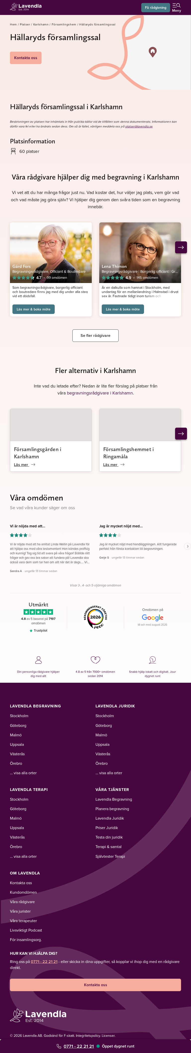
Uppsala (17, 744)
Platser (25, 24)
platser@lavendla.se (139, 126)
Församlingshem (64, 24)
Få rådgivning (155, 7)
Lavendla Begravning (35, 706)
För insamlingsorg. (26, 939)
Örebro (16, 763)
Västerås (17, 754)
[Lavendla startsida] (27, 7)
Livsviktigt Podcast (26, 930)
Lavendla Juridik (115, 706)
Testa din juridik (109, 837)
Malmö (16, 735)
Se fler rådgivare (95, 335)
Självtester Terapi (110, 856)
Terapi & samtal (109, 846)
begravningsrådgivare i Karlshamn (100, 393)
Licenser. (108, 1035)
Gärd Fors (21, 266)
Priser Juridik (107, 827)
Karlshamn (41, 24)
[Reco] (95, 617)
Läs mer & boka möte (33, 309)
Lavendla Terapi (29, 789)
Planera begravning (112, 808)
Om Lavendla (25, 873)
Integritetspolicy (88, 1035)
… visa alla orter (23, 772)
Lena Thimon (114, 266)
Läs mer (21, 465)
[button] (153, 52)
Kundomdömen (23, 892)
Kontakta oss (25, 58)
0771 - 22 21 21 (79, 1046)
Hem (13, 24)
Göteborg (18, 725)
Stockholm (19, 715)
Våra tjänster (112, 789)
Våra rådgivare (22, 901)
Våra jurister (20, 911)
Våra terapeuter (23, 920)
